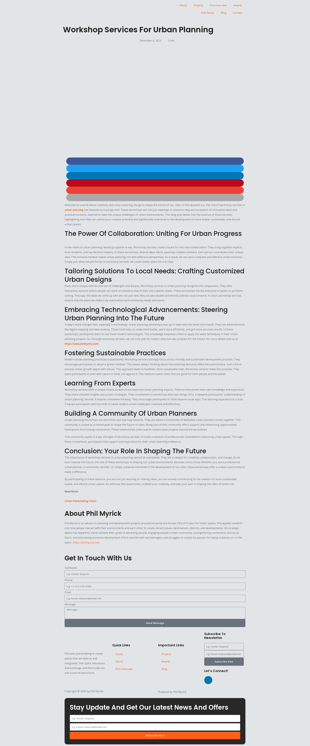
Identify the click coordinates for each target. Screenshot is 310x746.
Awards (237, 5)
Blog (223, 13)
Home (119, 654)
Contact (237, 13)
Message (70, 604)
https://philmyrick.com (86, 542)
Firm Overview (218, 5)
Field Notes (207, 13)
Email (68, 592)
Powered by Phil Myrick (172, 692)
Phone (68, 580)
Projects (198, 5)
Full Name (71, 568)
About (183, 5)
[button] (155, 161)
